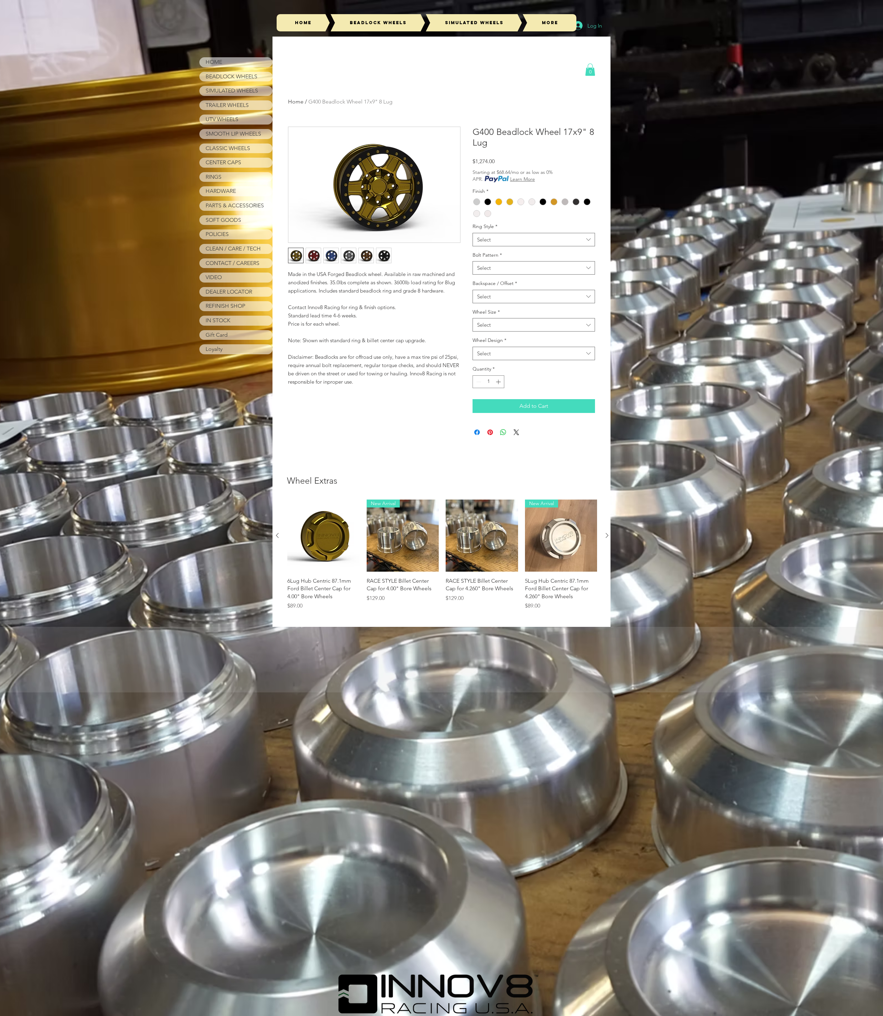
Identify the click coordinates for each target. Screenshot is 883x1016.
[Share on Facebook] (477, 432)
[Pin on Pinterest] (490, 432)
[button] (590, 69)
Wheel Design (489, 340)
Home (296, 101)
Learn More (522, 179)
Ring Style (485, 226)
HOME (214, 62)
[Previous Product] (277, 535)
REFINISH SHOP (225, 306)
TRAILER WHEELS (227, 105)
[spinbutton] (488, 382)
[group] (442, 555)
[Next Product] (607, 535)
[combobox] (534, 239)
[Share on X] (516, 432)
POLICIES (217, 234)
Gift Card (217, 335)
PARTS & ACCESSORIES (235, 205)
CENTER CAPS (223, 162)
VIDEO (214, 277)
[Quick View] (323, 536)
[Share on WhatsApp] (503, 432)
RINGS (213, 177)
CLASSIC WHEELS (228, 148)
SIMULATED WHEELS (232, 90)
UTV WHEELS (222, 119)
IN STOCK (218, 320)
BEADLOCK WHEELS (231, 76)
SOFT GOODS (223, 220)
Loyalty (214, 349)
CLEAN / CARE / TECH (233, 248)
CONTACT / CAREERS (232, 263)
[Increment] (499, 382)
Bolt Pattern (487, 255)
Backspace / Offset (495, 283)
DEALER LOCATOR (229, 291)
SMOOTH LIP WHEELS (233, 133)
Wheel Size (486, 312)
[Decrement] (478, 382)
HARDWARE (221, 191)
